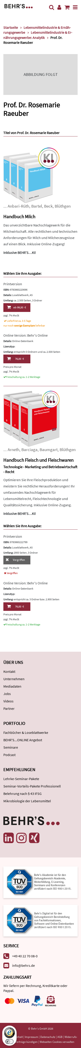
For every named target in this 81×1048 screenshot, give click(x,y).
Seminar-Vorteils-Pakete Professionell (32, 786)
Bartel (36, 206)
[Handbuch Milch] (31, 175)
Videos (8, 701)
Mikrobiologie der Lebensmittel (27, 801)
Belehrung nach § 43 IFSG (22, 793)
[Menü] (75, 7)
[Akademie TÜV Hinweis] (40, 919)
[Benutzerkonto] (59, 7)
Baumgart (49, 449)
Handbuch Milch (19, 216)
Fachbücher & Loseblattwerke (25, 732)
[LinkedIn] (8, 838)
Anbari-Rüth (18, 206)
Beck (48, 206)
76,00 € (19, 359)
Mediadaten (12, 686)
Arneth (13, 449)
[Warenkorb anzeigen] (67, 7)
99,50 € (19, 307)
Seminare (10, 747)
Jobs (7, 693)
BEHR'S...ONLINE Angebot (22, 740)
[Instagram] (21, 838)
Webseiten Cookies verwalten (57, 1042)
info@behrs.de (23, 965)
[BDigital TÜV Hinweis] (40, 881)
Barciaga (29, 449)
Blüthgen (63, 206)
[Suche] (51, 7)
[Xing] (34, 838)
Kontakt (9, 671)
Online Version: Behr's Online (25, 335)
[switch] (9, 1041)
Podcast (9, 754)
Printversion (12, 284)
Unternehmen (14, 679)
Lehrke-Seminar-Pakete (21, 778)
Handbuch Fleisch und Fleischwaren (38, 460)
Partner (9, 708)
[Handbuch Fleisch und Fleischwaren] (31, 418)
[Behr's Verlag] (18, 5)
